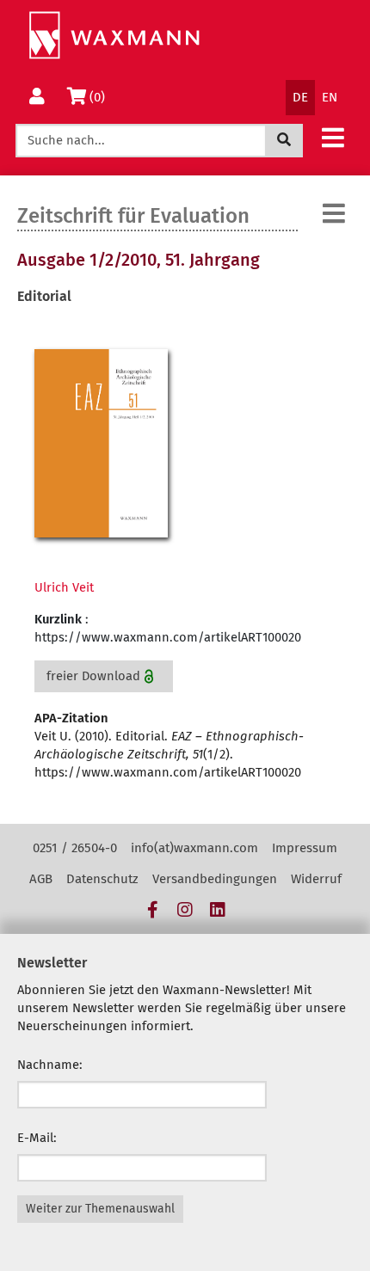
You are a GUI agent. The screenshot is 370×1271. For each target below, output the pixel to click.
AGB (40, 879)
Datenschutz (102, 879)
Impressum (304, 848)
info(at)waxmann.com (194, 848)
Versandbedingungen (214, 879)
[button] (333, 137)
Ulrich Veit (64, 587)
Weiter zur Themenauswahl (100, 1208)
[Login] (37, 97)
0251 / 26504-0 (75, 848)
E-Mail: (37, 1137)
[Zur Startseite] (114, 35)
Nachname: (50, 1064)
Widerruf (316, 879)
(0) (100, 97)
